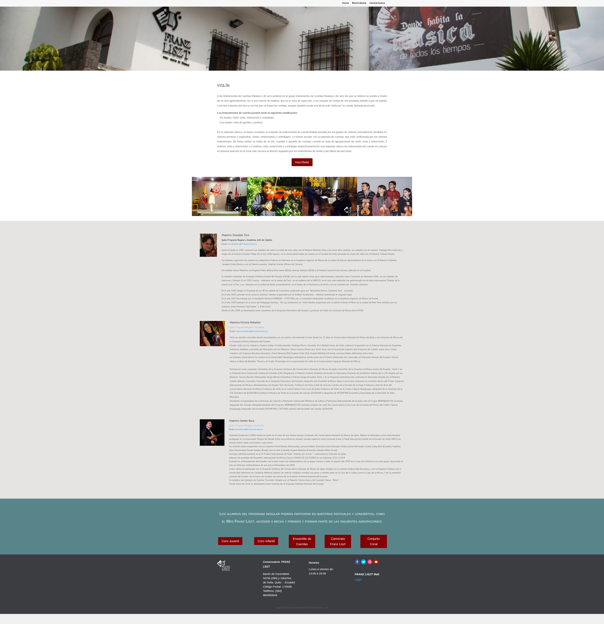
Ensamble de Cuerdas (302, 541)
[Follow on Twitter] (363, 561)
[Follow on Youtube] (376, 561)
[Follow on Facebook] (357, 561)
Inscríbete (302, 162)
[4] (384, 215)
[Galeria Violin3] (329, 215)
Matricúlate (359, 3)
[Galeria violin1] (274, 215)
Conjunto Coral (373, 541)
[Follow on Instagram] (369, 561)
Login (358, 579)
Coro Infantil (266, 541)
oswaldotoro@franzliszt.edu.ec (242, 243)
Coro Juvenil (230, 541)
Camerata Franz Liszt (338, 541)
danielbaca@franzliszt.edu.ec (249, 429)
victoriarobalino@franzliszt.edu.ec (252, 331)
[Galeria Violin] (219, 215)
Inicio (345, 3)
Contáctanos (377, 3)
